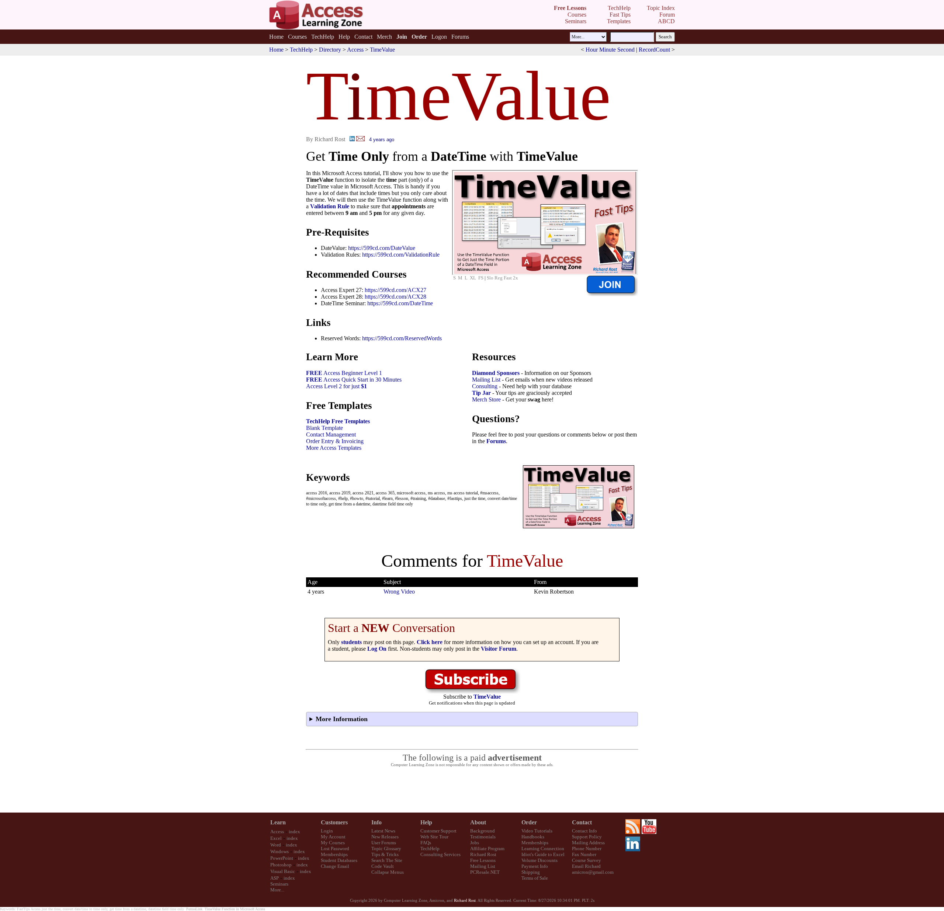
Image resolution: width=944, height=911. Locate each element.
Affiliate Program (487, 848)
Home (276, 37)
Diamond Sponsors (496, 373)
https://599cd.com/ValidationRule (401, 254)
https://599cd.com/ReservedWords (402, 338)
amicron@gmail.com (593, 872)
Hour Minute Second (610, 49)
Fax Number (584, 854)
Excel (276, 838)
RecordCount (654, 49)
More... (277, 890)
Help (344, 37)
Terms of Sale (534, 878)
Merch (384, 37)
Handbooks (532, 836)
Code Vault (382, 866)
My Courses (333, 842)
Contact (363, 37)
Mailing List (486, 379)
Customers (334, 822)
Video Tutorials (536, 831)
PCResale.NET (485, 872)
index (294, 831)
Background (482, 831)
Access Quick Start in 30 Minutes (354, 379)
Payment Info (534, 866)
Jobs (474, 842)
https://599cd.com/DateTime (400, 303)
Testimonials (483, 836)
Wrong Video (399, 591)
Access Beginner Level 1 (344, 373)
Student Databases (339, 860)
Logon (439, 37)
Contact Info (584, 831)
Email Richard (586, 866)
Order (529, 822)
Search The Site (386, 860)
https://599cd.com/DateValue (381, 248)
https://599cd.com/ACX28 (395, 296)
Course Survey (586, 860)
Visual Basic (282, 871)
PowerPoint (281, 858)
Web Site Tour (434, 836)
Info (376, 822)
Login (327, 831)
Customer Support (438, 831)
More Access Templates (333, 448)
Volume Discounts (539, 860)
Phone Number (586, 848)
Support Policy (587, 836)
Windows (279, 851)
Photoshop (281, 864)
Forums (460, 37)
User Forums (383, 842)
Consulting (484, 386)
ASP (274, 878)
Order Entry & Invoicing (335, 441)
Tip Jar (481, 393)
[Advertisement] (472, 790)
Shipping (530, 872)
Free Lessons (483, 860)
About (478, 822)
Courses (297, 37)
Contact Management (331, 434)
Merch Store (486, 399)
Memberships (334, 854)
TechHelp (322, 37)
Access (355, 49)
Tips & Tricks (385, 854)
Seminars (279, 884)
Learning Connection (542, 848)
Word (275, 845)
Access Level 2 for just (336, 386)
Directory (330, 49)
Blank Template (324, 428)
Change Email (335, 866)
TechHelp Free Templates (338, 421)
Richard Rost (483, 854)
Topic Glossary (386, 848)
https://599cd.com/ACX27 (395, 290)
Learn (278, 822)
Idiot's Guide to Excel (543, 854)
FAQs (425, 842)
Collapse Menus (387, 872)
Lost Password (335, 848)
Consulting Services (440, 854)
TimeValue (382, 49)
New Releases (385, 836)
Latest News (383, 831)
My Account (333, 836)
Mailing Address (588, 842)
